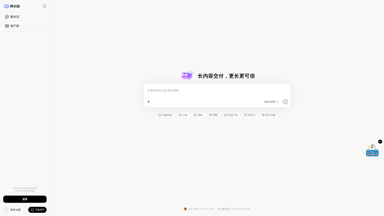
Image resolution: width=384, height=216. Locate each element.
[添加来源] (149, 102)
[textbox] (217, 90)
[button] (217, 108)
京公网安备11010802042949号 (233, 208)
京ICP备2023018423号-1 (202, 208)
